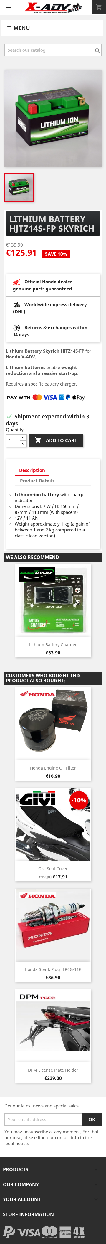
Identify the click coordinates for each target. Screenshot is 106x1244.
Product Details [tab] (37, 481)
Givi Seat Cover (53, 868)
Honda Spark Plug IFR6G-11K (53, 969)
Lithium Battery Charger (53, 644)
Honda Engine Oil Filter (53, 768)
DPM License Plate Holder (53, 1070)
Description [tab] (32, 470)
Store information (28, 1214)
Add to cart (56, 440)
